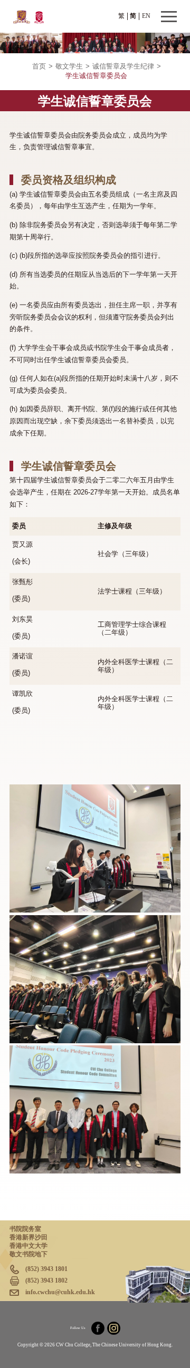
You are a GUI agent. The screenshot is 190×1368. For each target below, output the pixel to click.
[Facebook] (97, 1328)
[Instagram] (113, 1328)
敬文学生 (69, 66)
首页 (39, 66)
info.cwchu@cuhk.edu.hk (60, 1292)
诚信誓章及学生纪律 (123, 66)
